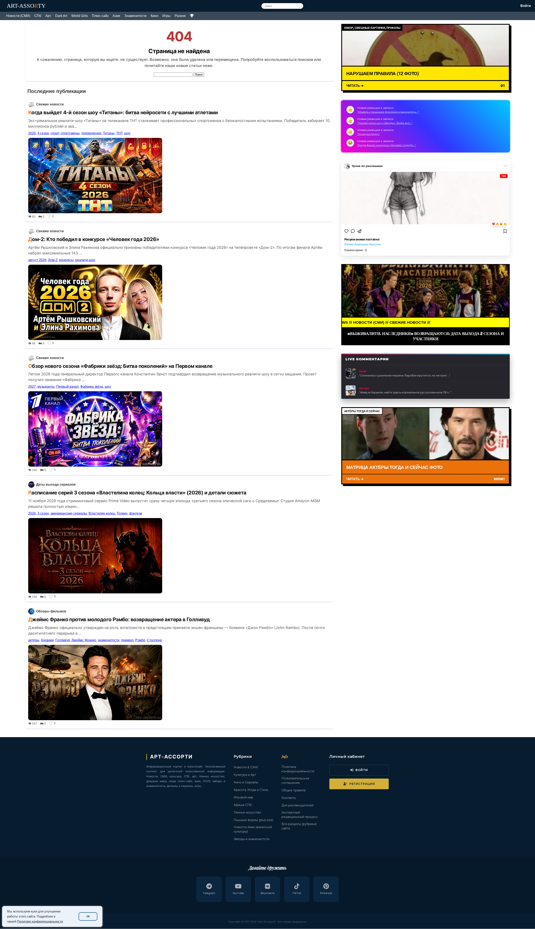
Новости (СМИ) (18, 16)
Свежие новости (50, 104)
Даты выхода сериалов (56, 484)
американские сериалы (69, 513)
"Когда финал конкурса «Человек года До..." (386, 145)
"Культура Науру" (368, 134)
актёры (33, 640)
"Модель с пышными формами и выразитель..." (388, 111)
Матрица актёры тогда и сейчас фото (394, 467)
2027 (32, 386)
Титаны (109, 133)
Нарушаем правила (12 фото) (382, 73)
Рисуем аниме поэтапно (361, 239)
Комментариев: (355, 250)
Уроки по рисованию (367, 166)
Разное (180, 16)
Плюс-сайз (100, 16)
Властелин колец (102, 513)
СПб (37, 16)
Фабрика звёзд (91, 386)
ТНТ (119, 133)
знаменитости (108, 640)
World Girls (79, 16)
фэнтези (135, 513)
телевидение (91, 133)
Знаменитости (135, 16)
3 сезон (43, 513)
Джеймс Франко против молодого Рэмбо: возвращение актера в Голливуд (119, 619)
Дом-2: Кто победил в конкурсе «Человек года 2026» (93, 239)
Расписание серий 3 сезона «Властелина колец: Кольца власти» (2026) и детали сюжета (137, 493)
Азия (116, 16)
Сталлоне (154, 640)
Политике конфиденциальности (40, 921)
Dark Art (61, 16)
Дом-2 (52, 260)
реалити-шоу (85, 260)
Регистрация (362, 784)
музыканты (46, 386)
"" (404, 375)
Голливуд (62, 640)
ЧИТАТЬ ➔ (354, 85)
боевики (47, 640)
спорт (55, 133)
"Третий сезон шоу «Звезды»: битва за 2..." (384, 122)
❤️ (493, 224)
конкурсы (66, 260)
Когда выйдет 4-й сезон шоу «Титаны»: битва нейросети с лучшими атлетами (123, 112)
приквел (127, 640)
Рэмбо (140, 640)
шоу (127, 133)
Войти (525, 6)
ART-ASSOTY (26, 6)
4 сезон (43, 133)
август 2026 (37, 260)
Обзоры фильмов (51, 611)
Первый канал (67, 386)
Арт (48, 16)
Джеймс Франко (83, 640)
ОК (88, 916)
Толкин (122, 513)
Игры (166, 16)
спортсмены (70, 133)
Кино (154, 16)
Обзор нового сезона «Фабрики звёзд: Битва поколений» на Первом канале (120, 366)
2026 (32, 133)
